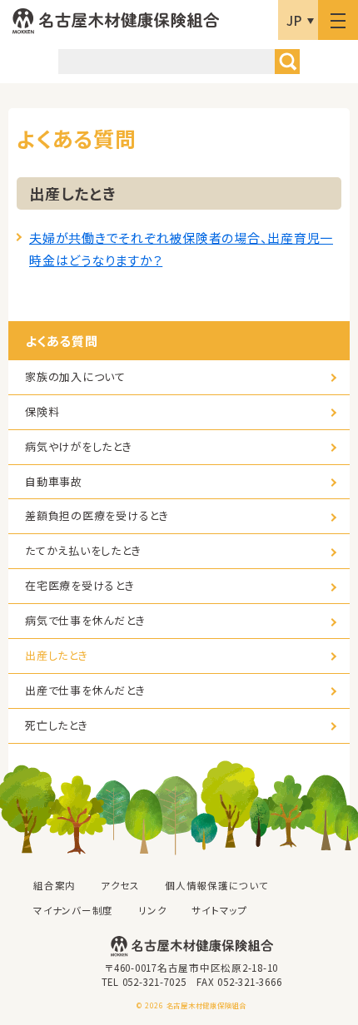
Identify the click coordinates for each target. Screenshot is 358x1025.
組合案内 (54, 885)
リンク (152, 910)
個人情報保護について (217, 885)
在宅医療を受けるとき (80, 585)
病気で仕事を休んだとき (85, 620)
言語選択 (298, 20)
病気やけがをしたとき (78, 446)
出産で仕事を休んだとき (85, 690)
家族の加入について (75, 376)
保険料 (42, 411)
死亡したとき (56, 725)
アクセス (120, 885)
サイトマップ (219, 910)
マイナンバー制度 (73, 910)
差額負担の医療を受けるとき (97, 515)
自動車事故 (53, 481)
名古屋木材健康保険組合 (115, 21)
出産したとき (56, 655)
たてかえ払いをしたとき (83, 550)
